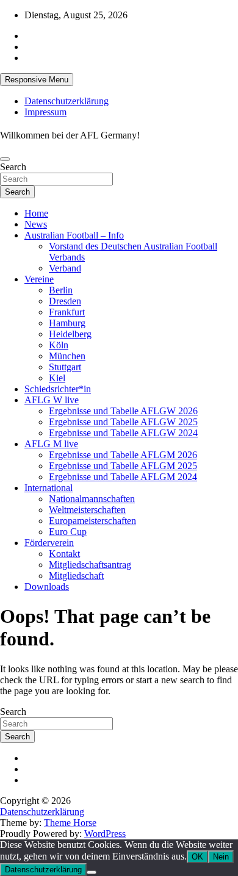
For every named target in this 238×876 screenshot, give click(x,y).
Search (13, 167)
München (67, 356)
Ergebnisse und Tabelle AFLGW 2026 (123, 411)
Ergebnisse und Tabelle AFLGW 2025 (123, 422)
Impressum (45, 112)
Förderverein (49, 542)
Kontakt (64, 553)
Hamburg (67, 323)
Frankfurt (67, 312)
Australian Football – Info (74, 235)
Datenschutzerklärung (66, 101)
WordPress (105, 833)
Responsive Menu (36, 79)
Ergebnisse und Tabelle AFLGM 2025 (123, 466)
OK (197, 856)
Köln (58, 345)
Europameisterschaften (92, 520)
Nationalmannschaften (92, 499)
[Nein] (91, 872)
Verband (65, 268)
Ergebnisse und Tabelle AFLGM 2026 (123, 455)
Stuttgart (65, 367)
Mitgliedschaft (76, 575)
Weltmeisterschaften (87, 509)
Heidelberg (70, 334)
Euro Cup (68, 531)
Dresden (65, 301)
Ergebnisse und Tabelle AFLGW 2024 (123, 433)
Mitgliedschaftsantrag (90, 564)
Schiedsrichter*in (57, 389)
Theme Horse (70, 822)
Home (36, 213)
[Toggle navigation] (5, 159)
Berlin (61, 290)
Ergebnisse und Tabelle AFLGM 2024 (123, 477)
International (48, 488)
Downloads (46, 586)
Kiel (57, 378)
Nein (221, 856)
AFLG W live (51, 400)
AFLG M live (51, 444)
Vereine (39, 279)
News (35, 224)
